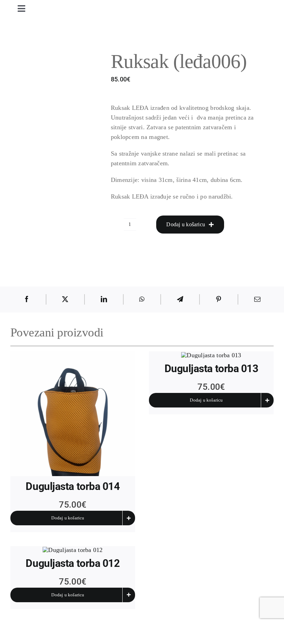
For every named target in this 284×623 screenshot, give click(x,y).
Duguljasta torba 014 (72, 486)
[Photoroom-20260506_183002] (72, 413)
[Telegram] (180, 299)
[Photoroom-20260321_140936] (73, 550)
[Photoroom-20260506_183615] (211, 355)
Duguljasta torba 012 (72, 563)
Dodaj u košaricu (185, 224)
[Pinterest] (218, 299)
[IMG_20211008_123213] (59, 141)
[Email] (257, 299)
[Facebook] (26, 299)
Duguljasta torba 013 (211, 368)
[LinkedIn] (103, 299)
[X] (65, 299)
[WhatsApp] (142, 299)
